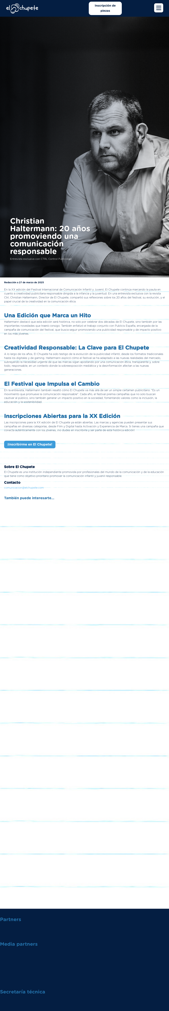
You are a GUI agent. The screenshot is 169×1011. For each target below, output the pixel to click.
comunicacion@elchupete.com (24, 487)
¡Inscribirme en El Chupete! (29, 444)
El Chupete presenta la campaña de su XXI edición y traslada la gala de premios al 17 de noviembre (84, 613)
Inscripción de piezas (105, 8)
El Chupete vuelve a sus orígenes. (84, 742)
